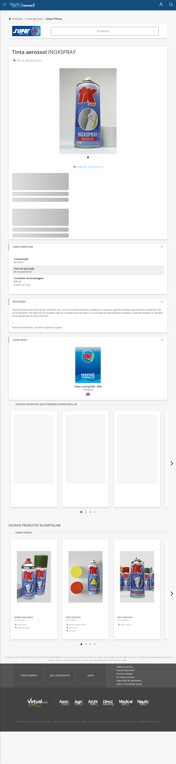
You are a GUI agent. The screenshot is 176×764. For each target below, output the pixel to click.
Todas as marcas (124, 666)
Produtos (103, 31)
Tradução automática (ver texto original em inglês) (37, 327)
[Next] (171, 463)
